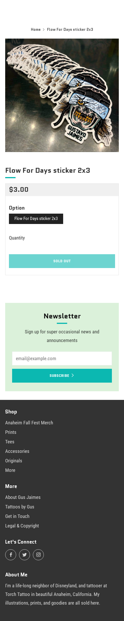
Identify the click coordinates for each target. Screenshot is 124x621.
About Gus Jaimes (23, 497)
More (10, 470)
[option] (62, 95)
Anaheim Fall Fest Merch (29, 423)
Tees (9, 442)
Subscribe (59, 375)
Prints (10, 432)
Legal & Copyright (22, 526)
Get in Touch (17, 516)
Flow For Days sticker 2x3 (36, 218)
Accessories (17, 451)
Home (36, 29)
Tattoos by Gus (19, 507)
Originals (13, 461)
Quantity (17, 238)
